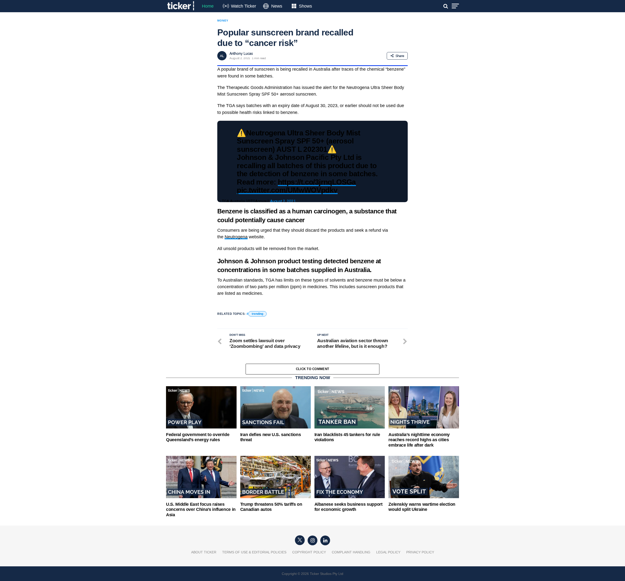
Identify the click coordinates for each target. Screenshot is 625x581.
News (276, 6)
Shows (305, 6)
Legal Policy (388, 552)
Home (208, 6)
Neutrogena (236, 236)
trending (257, 314)
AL (222, 56)
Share (400, 56)
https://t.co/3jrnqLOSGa (317, 182)
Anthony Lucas (241, 53)
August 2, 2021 (283, 201)
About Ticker (203, 552)
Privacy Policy (420, 552)
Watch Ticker (243, 6)
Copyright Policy (309, 552)
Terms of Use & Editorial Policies (254, 552)
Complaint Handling (351, 552)
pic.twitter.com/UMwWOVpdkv (287, 190)
